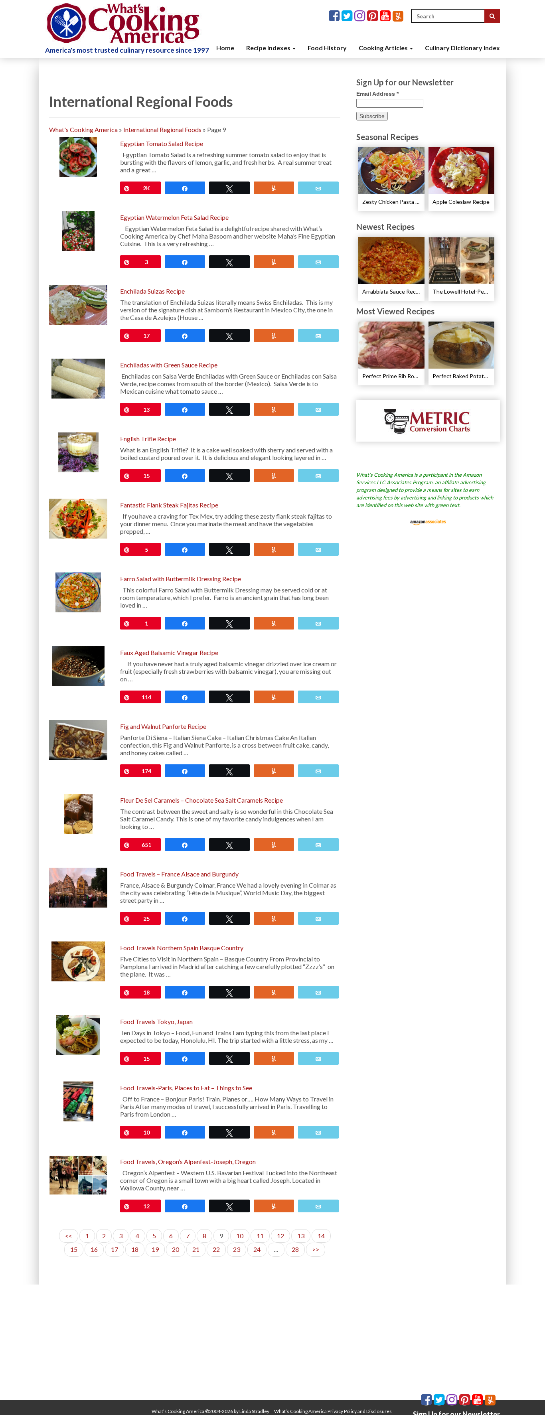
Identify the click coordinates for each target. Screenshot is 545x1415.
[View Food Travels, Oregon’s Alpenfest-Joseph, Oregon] (78, 1174)
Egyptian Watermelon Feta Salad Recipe (174, 217)
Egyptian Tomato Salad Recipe (161, 143)
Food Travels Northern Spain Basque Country (181, 947)
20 (175, 1249)
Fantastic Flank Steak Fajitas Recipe (169, 505)
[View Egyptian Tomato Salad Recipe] (78, 156)
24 (257, 1249)
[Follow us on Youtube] (386, 16)
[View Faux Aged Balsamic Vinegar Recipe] (78, 665)
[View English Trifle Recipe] (78, 451)
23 (236, 1249)
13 (300, 1235)
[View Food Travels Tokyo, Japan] (78, 1034)
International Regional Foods (162, 129)
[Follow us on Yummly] (398, 16)
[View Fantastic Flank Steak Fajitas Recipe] (78, 517)
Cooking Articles (384, 47)
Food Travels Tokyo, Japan (156, 1021)
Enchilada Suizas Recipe (152, 291)
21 (195, 1249)
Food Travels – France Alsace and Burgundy (179, 874)
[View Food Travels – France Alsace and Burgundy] (78, 886)
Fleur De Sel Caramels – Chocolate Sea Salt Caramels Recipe (201, 800)
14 (321, 1235)
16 (94, 1249)
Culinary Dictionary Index (462, 47)
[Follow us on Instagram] (360, 16)
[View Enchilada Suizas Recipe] (78, 304)
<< (68, 1235)
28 (295, 1249)
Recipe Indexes (269, 47)
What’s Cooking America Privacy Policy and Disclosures (333, 1411)
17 (114, 1249)
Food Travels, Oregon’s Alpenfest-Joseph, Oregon (188, 1161)
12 (280, 1235)
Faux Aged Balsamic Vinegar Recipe (169, 652)
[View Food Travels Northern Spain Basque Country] (78, 960)
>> (315, 1249)
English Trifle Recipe (148, 438)
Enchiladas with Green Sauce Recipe (168, 365)
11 (260, 1235)
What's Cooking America (83, 129)
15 (73, 1249)
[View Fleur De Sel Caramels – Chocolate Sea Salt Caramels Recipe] (78, 813)
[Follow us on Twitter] (348, 16)
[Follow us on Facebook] (335, 16)
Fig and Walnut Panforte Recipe (163, 726)
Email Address (377, 94)
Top (526, 1396)
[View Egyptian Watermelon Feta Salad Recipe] (78, 230)
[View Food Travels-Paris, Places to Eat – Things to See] (78, 1100)
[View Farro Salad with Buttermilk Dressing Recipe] (78, 591)
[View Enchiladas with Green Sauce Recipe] (78, 377)
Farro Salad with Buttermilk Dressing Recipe (180, 578)
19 (155, 1249)
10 (239, 1235)
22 (216, 1249)
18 (134, 1249)
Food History (327, 47)
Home (225, 47)
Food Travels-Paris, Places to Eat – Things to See (186, 1087)
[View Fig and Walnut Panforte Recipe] (78, 739)
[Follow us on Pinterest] (373, 16)
